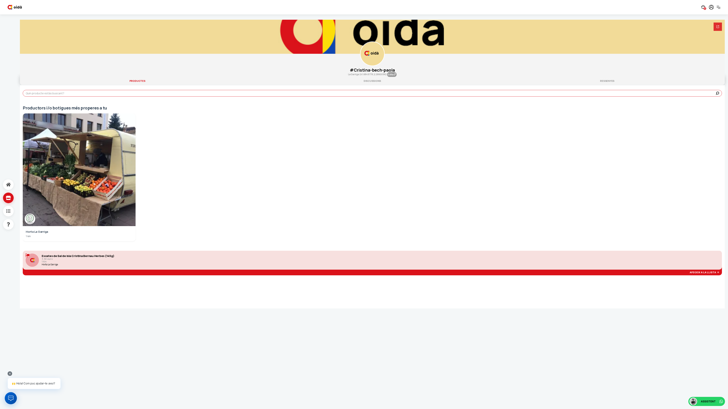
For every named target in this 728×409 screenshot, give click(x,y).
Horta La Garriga (50, 264)
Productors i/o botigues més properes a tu (65, 107)
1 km (28, 236)
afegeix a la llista (703, 272)
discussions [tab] (372, 81)
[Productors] (4, 198)
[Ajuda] (4, 224)
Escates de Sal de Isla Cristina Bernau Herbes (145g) (78, 256)
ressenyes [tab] (607, 81)
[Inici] (4, 184)
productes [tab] (137, 81)
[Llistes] (4, 211)
